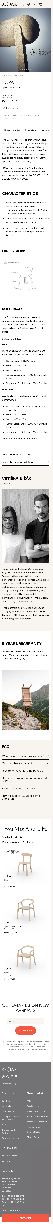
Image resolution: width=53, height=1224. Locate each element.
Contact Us (33, 1106)
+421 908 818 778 (14, 1196)
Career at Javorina (11, 1138)
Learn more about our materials (19, 438)
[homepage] (9, 4)
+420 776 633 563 (14, 1199)
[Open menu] (47, 4)
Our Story (7, 1101)
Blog (4, 1124)
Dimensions (30, 130)
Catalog (6, 1161)
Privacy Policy (33, 1126)
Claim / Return (34, 1137)
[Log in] (34, 4)
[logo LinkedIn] (16, 1077)
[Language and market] (28, 4)
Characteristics (12, 130)
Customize (25, 1218)
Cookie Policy (33, 1132)
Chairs (20, 75)
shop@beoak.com (11, 1210)
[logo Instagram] (12, 1077)
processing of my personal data (34, 1041)
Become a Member (11, 1155)
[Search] (22, 4)
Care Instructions (10, 1111)
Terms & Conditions (37, 1121)
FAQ (29, 1101)
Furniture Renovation (37, 1116)
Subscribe (25, 1030)
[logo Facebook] (8, 1077)
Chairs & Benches (9, 75)
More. (31, 101)
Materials (46, 130)
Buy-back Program (36, 1111)
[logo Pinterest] (4, 1077)
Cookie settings (9, 1083)
